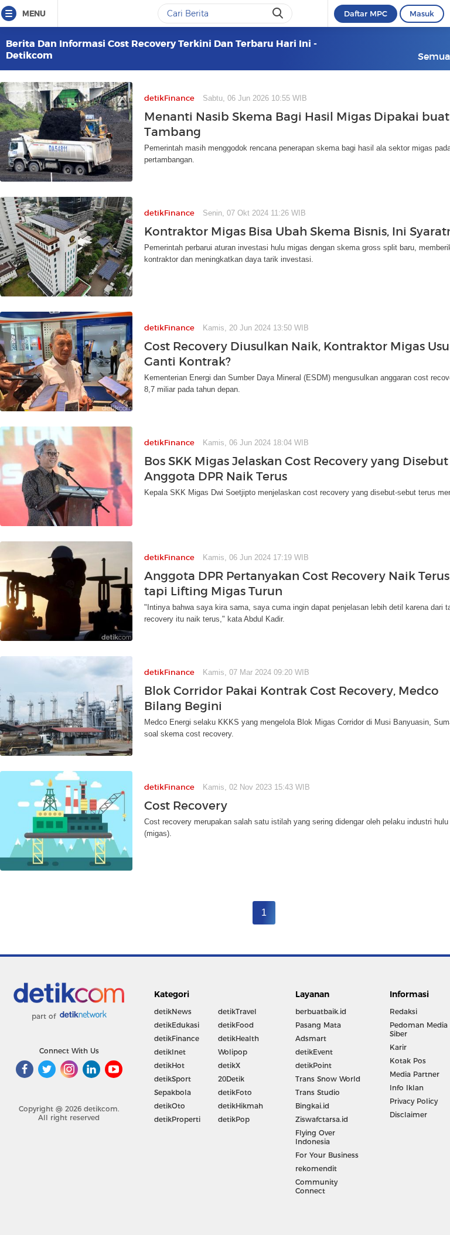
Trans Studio (317, 1092)
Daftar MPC (365, 13)
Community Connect (316, 1186)
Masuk (422, 13)
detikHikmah (240, 1105)
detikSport (172, 1078)
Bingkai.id (312, 1105)
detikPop (234, 1119)
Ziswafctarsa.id (321, 1119)
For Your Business (327, 1155)
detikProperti (177, 1119)
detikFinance (176, 1038)
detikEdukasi (176, 1025)
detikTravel (237, 1011)
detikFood (236, 1025)
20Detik (231, 1078)
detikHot (169, 1065)
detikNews (173, 1011)
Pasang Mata (318, 1025)
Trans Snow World (327, 1078)
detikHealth (238, 1038)
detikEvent (314, 1052)
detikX (229, 1065)
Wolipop (232, 1052)
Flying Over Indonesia (315, 1137)
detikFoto (235, 1092)
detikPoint (313, 1065)
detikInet (170, 1052)
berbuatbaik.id (320, 1011)
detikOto (169, 1105)
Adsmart (310, 1038)
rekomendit (316, 1168)
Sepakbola (172, 1092)
